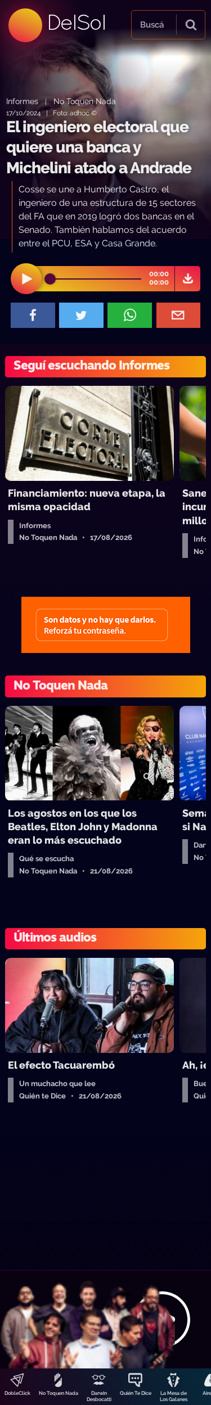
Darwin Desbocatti (99, 1396)
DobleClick (17, 1393)
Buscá (152, 25)
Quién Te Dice (135, 1393)
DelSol (76, 22)
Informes (22, 101)
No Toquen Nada (58, 1393)
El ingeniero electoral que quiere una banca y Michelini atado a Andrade (98, 147)
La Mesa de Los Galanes (173, 1396)
